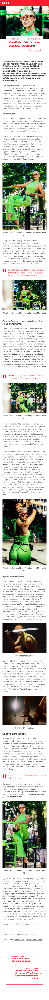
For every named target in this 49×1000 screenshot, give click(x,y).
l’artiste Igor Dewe (22, 454)
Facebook (25, 924)
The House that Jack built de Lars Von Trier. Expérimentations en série (26, 974)
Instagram (35, 924)
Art (31, 50)
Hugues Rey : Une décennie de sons (21, 959)
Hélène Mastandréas (34, 940)
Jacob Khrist (19, 940)
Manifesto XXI (14, 39)
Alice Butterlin (18, 956)
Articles (37, 50)
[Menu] (45, 3)
